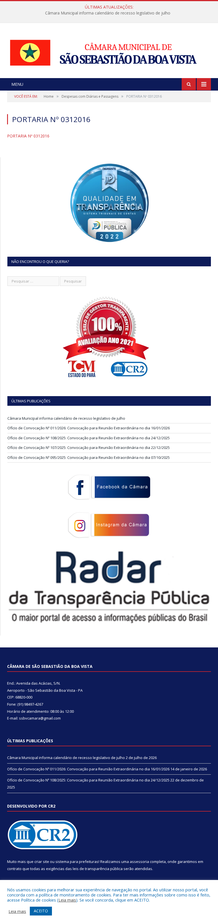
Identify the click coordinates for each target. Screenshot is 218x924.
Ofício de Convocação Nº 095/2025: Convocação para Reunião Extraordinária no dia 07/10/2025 (88, 457)
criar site (41, 861)
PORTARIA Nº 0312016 (28, 136)
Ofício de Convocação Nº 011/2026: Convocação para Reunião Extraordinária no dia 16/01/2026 (107, 13)
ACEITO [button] (41, 910)
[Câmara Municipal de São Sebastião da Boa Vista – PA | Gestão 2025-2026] (109, 51)
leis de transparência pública (98, 868)
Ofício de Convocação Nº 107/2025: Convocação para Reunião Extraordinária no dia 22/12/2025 (88, 447)
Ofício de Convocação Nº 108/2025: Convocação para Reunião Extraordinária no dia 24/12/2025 (88, 437)
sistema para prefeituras (76, 861)
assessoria (139, 861)
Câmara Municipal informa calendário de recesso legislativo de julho (66, 418)
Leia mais (67, 899)
